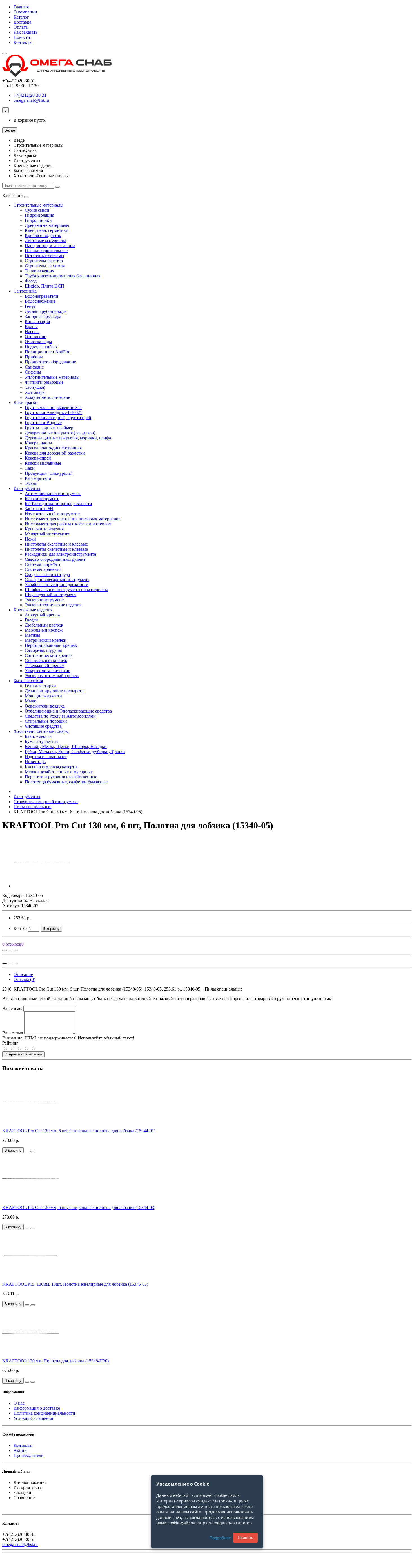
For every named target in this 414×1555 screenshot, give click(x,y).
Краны (31, 326)
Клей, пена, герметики (46, 230)
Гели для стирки (40, 685)
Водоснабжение (40, 301)
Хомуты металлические (47, 397)
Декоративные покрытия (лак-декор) (60, 432)
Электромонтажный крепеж (52, 675)
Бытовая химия (28, 680)
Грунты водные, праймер (49, 427)
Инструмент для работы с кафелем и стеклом (68, 523)
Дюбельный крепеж (44, 625)
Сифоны (33, 372)
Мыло (30, 701)
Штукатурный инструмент (50, 594)
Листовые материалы (45, 240)
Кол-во (20, 928)
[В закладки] (10, 950)
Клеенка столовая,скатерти (51, 766)
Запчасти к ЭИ (39, 508)
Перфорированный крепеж (51, 645)
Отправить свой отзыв (24, 1054)
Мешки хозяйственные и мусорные (59, 771)
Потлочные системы (44, 255)
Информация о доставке (37, 1408)
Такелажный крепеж (44, 665)
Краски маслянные (43, 463)
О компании (25, 12)
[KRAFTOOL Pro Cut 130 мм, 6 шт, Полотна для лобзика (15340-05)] (42, 885)
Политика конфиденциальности (44, 1413)
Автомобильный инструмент (53, 493)
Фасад (31, 281)
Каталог (21, 17)
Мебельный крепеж (44, 630)
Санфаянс (34, 367)
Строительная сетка (44, 260)
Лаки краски (26, 402)
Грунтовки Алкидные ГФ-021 (53, 412)
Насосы (32, 331)
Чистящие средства (43, 726)
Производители (29, 1455)
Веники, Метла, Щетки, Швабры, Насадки (66, 746)
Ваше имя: (12, 1008)
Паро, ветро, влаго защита (50, 245)
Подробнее (220, 1537)
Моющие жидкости (43, 695)
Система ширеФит (43, 564)
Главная (21, 6)
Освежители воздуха (45, 706)
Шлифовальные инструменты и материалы (66, 589)
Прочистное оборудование (50, 362)
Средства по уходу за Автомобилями (60, 716)
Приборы (34, 356)
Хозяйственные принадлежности (56, 584)
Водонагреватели (41, 296)
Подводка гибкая (41, 346)
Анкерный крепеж (43, 614)
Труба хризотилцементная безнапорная (62, 276)
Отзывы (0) (24, 979)
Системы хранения (43, 569)
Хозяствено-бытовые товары (41, 731)
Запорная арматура (43, 316)
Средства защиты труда (47, 574)
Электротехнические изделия (53, 604)
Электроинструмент (44, 599)
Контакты (23, 42)
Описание (23, 974)
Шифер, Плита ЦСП (44, 286)
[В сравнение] (16, 950)
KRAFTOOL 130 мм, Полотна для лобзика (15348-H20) (55, 1361)
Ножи (30, 539)
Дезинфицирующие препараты (54, 690)
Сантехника (25, 291)
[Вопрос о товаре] (4, 950)
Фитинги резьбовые (44, 382)
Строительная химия (45, 265)
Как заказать (25, 32)
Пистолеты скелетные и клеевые (56, 544)
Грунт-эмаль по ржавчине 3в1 (53, 407)
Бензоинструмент (42, 498)
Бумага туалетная (41, 741)
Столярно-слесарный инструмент (57, 579)
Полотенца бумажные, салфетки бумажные (66, 781)
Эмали (31, 483)
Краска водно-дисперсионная (53, 448)
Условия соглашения (33, 1418)
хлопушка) (35, 387)
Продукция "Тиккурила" (49, 473)
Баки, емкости (38, 736)
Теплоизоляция (39, 270)
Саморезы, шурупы (43, 650)
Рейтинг (10, 1043)
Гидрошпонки (38, 220)
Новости (22, 37)
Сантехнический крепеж (48, 655)
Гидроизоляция (39, 215)
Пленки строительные (46, 250)
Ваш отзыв (12, 1032)
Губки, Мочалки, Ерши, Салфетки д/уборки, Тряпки (75, 751)
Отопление (35, 336)
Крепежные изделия (44, 528)
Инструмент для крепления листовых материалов (73, 518)
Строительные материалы (38, 205)
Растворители (38, 478)
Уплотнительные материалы (52, 377)
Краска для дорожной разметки (55, 453)
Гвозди (31, 620)
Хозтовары (35, 392)
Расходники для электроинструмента (60, 554)
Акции (20, 1450)
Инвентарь (35, 761)
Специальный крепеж (46, 660)
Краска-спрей (38, 458)
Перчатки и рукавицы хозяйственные (61, 776)
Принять (245, 1537)
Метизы (32, 635)
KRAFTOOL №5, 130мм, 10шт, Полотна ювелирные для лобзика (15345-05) (75, 1284)
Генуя (30, 306)
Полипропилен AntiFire (47, 351)
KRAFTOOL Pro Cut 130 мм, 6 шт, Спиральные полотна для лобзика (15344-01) (78, 1130)
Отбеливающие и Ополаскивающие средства (68, 711)
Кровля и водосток (43, 235)
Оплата (21, 27)
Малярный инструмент (47, 534)
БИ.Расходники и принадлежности (58, 503)
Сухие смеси (37, 210)
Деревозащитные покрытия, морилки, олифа (68, 437)
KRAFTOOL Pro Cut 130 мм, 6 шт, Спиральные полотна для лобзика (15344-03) (78, 1207)
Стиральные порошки (46, 721)
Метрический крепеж (45, 640)
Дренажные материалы (47, 225)
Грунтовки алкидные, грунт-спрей (58, 417)
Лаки (30, 468)
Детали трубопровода (45, 311)
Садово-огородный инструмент (55, 559)
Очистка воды (38, 341)
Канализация (37, 321)
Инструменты (27, 488)
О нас (19, 1403)
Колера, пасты (38, 442)
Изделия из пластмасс (46, 756)
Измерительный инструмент (52, 513)
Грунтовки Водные (43, 422)
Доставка (22, 22)
